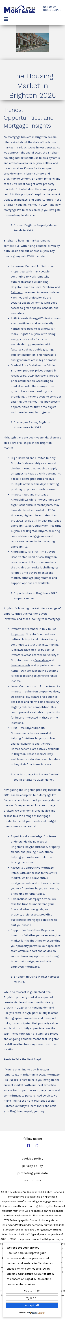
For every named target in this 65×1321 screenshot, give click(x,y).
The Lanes (17, 701)
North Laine (37, 701)
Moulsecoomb (20, 665)
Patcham (48, 287)
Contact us (11, 1106)
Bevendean (41, 660)
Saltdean (16, 292)
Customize (32, 1290)
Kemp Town (18, 670)
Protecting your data (32, 1173)
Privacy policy (32, 1165)
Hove (37, 287)
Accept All (32, 1305)
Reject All (32, 1298)
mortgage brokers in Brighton (27, 137)
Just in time (32, 1180)
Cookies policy (32, 1158)
